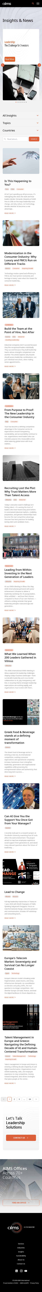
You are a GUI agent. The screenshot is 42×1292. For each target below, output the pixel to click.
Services (21, 1244)
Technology (15, 973)
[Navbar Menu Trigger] (38, 3)
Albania (7, 896)
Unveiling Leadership (12, 340)
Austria (7, 337)
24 (30, 1099)
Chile (12, 189)
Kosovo (15, 896)
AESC (16, 1283)
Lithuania (8, 500)
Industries (21, 1248)
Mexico (7, 268)
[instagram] (25, 1270)
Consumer (20, 189)
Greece (7, 747)
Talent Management (19, 1056)
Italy (6, 422)
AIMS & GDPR (24, 1283)
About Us (21, 1260)
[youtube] (21, 1271)
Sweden (7, 828)
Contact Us (21, 1264)
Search (34, 139)
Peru (6, 189)
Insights (21, 1252)
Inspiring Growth (27, 268)
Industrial (21, 337)
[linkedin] (16, 1270)
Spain (7, 973)
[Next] (36, 1099)
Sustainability (21, 1256)
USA (14, 337)
